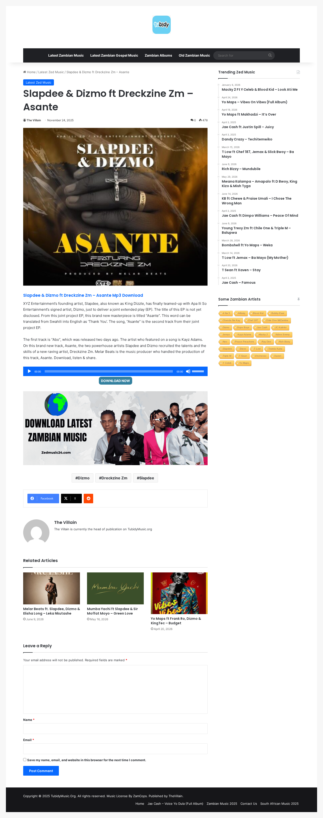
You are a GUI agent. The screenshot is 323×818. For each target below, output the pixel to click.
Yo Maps (244, 363)
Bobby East (277, 313)
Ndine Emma (283, 334)
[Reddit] (88, 498)
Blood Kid (258, 313)
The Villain (34, 120)
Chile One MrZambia (277, 320)
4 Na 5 (226, 313)
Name (29, 720)
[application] (115, 371)
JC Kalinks (281, 327)
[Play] (29, 371)
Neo (225, 341)
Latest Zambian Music (66, 55)
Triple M (227, 356)
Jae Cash (262, 327)
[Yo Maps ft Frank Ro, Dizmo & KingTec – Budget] (179, 593)
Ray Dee (266, 341)
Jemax (226, 334)
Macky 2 (263, 334)
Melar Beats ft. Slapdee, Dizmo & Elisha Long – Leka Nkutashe (51, 611)
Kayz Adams (244, 334)
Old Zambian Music (194, 55)
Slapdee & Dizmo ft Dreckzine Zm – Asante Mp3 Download (83, 295)
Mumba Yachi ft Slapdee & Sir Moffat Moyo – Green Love (112, 611)
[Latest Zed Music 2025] (161, 24)
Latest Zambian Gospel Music (114, 55)
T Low (257, 348)
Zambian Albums (158, 55)
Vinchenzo (260, 356)
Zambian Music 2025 (222, 803)
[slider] (198, 371)
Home (31, 72)
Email (28, 740)
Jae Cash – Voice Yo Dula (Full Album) (175, 803)
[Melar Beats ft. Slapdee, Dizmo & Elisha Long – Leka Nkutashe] (51, 588)
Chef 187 (253, 320)
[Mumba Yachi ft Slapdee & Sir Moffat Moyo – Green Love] (115, 588)
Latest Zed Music (51, 72)
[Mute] (188, 371)
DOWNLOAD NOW (115, 381)
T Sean (243, 356)
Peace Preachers (244, 341)
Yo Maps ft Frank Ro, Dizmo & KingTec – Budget (176, 620)
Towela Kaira (275, 348)
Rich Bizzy (284, 341)
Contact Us (248, 803)
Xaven (277, 356)
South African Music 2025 (279, 803)
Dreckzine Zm (114, 478)
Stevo (243, 348)
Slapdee (146, 478)
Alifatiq (241, 313)
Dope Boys (243, 327)
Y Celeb (227, 363)
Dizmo (84, 478)
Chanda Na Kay (231, 320)
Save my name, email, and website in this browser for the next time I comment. (86, 760)
